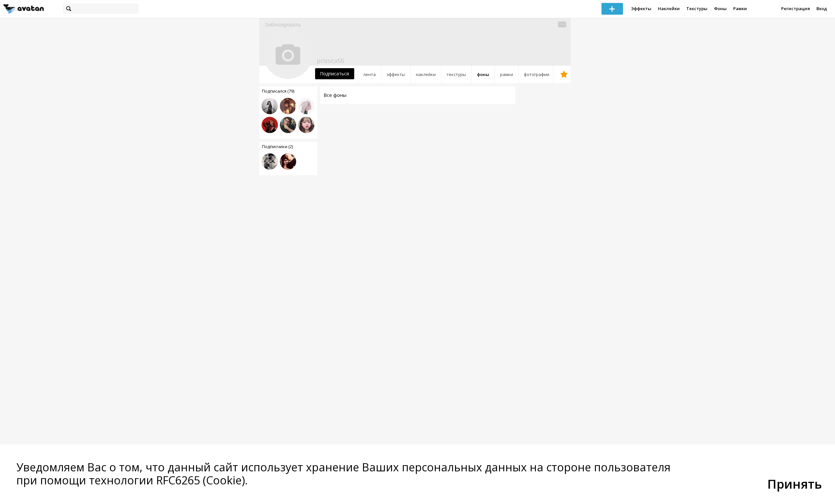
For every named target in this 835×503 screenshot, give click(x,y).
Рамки (740, 8)
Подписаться (334, 73)
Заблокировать (282, 24)
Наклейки (669, 8)
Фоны (720, 8)
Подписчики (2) (277, 146)
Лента (369, 74)
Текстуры (696, 8)
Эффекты (641, 8)
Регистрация (795, 8)
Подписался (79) (278, 91)
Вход (821, 8)
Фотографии (536, 74)
